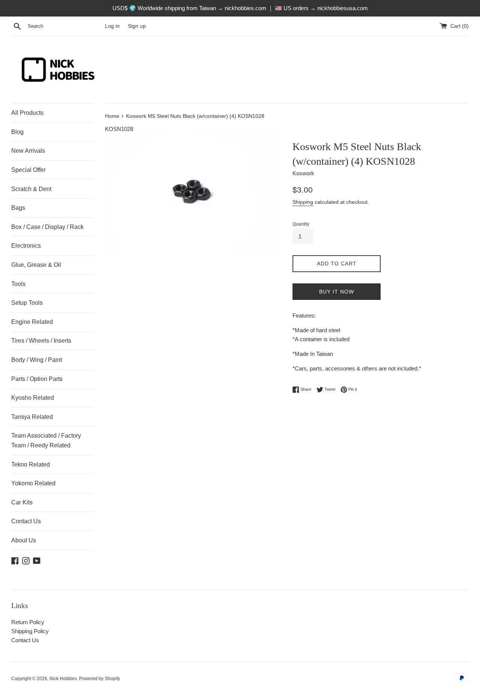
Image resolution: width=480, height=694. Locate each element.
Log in (112, 26)
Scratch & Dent (31, 189)
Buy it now (336, 292)
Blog (17, 132)
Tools (18, 284)
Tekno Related (30, 464)
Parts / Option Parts (37, 379)
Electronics (26, 245)
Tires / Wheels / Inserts (41, 340)
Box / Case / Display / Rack (47, 227)
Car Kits (22, 502)
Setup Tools (27, 303)
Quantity (300, 224)
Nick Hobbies (63, 678)
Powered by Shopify (99, 678)
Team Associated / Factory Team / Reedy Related (46, 440)
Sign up (137, 26)
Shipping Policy (30, 631)
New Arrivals (28, 151)
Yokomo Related (33, 483)
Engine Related (32, 322)
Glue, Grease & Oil (36, 265)
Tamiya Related (32, 417)
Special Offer (28, 170)
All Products (27, 113)
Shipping (302, 202)
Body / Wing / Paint (36, 360)
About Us (23, 540)
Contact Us (26, 521)
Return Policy (27, 622)
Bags (18, 208)
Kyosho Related (32, 397)
